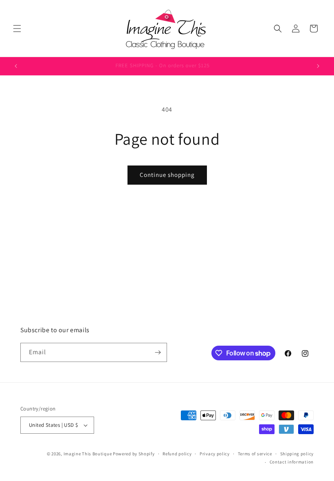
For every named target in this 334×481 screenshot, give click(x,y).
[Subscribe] (158, 352)
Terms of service (255, 454)
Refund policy (177, 454)
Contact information (292, 462)
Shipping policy (297, 454)
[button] (17, 29)
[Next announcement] (318, 66)
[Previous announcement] (16, 66)
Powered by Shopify (134, 454)
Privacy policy (215, 454)
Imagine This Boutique (88, 454)
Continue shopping (167, 175)
